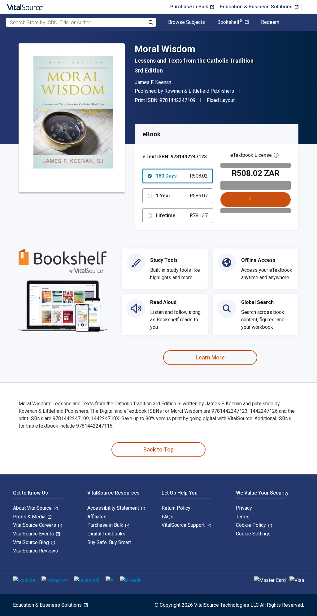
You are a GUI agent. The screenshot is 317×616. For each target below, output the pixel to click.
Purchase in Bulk (189, 7)
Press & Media (30, 517)
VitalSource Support (184, 525)
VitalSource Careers (35, 525)
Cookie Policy (251, 525)
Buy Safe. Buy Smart (109, 542)
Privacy (244, 508)
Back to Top (158, 449)
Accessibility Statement (113, 508)
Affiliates (96, 517)
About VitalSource (33, 508)
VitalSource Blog (31, 542)
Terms (243, 517)
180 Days (182, 176)
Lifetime (182, 215)
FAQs (167, 517)
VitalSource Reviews (35, 551)
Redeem (270, 22)
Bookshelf (230, 22)
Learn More (210, 357)
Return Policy (176, 508)
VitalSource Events (34, 534)
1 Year (182, 196)
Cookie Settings (253, 534)
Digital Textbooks (106, 534)
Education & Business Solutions (257, 7)
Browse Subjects (186, 22)
